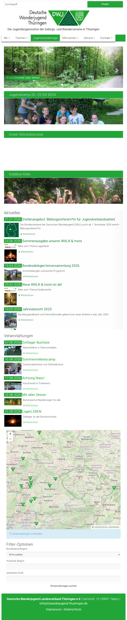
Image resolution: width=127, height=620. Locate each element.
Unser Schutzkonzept (26, 134)
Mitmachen (69, 38)
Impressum (53, 609)
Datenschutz (72, 609)
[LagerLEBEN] (13, 420)
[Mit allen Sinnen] (13, 401)
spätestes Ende (14, 572)
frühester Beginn (15, 560)
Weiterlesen (28, 234)
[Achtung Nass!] (13, 385)
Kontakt (105, 38)
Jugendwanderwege (45, 38)
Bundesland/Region (16, 548)
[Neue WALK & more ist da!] (10, 296)
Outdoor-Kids (19, 174)
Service (88, 38)
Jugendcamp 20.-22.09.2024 (32, 95)
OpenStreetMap (101, 527)
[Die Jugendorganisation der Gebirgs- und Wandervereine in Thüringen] (63, 18)
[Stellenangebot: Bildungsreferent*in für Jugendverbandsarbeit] (11, 229)
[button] (13, 67)
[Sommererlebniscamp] (13, 368)
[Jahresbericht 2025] (10, 321)
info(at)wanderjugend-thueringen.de (63, 603)
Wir (6, 38)
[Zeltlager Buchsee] (13, 350)
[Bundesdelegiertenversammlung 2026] (13, 274)
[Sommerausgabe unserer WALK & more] (10, 252)
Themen (20, 38)
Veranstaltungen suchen (63, 586)
